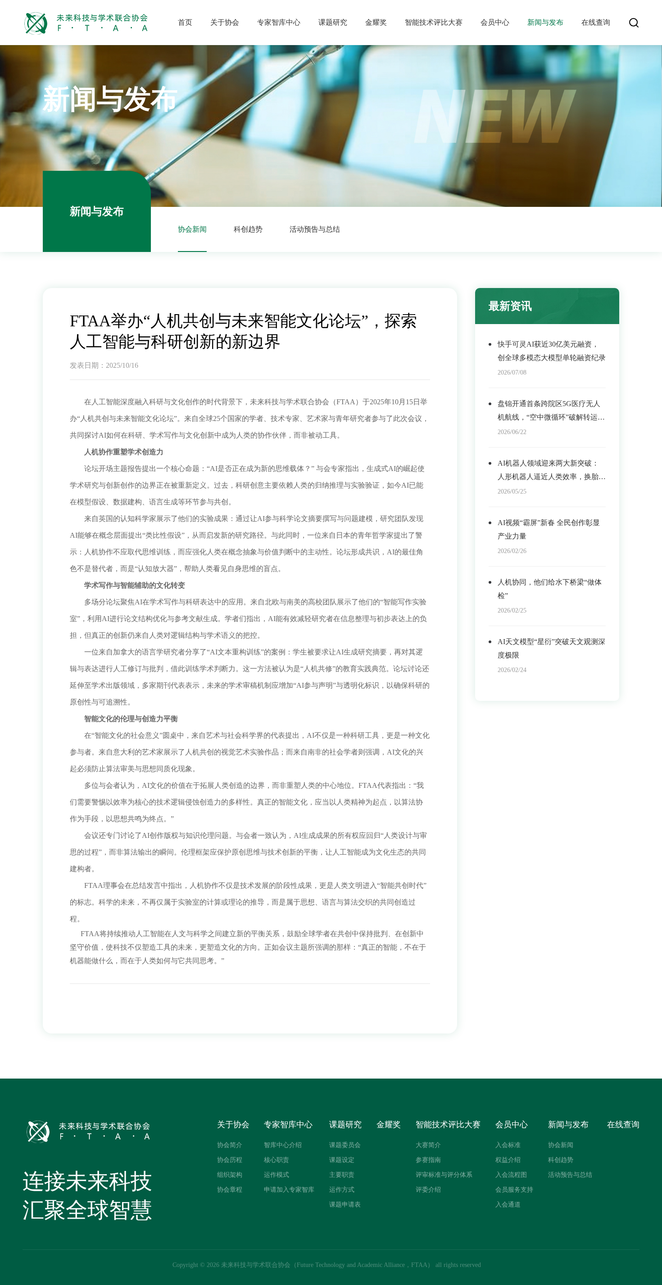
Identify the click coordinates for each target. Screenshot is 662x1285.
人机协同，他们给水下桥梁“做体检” (550, 588)
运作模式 (276, 1174)
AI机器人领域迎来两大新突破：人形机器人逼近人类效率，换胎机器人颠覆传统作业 (552, 471)
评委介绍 (428, 1189)
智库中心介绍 (283, 1145)
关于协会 (224, 22)
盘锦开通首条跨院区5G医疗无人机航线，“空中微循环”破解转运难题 (551, 412)
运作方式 (341, 1189)
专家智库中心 (278, 22)
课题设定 (341, 1160)
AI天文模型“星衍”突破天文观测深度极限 (551, 648)
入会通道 (508, 1204)
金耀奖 (376, 22)
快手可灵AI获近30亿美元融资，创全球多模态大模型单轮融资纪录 (552, 350)
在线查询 (595, 22)
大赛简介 (428, 1145)
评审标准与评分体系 (444, 1174)
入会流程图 (511, 1174)
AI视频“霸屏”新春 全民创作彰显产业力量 (549, 529)
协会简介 (229, 1145)
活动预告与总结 (315, 229)
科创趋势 (248, 229)
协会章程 (229, 1189)
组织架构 (229, 1174)
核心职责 (276, 1160)
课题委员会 (345, 1145)
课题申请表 (345, 1204)
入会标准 (508, 1145)
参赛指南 (428, 1160)
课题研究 (332, 22)
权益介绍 (508, 1160)
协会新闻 (192, 229)
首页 (185, 22)
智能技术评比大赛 (433, 22)
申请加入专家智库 (289, 1189)
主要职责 (341, 1174)
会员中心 (495, 22)
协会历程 (229, 1160)
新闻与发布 (545, 22)
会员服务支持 (514, 1189)
